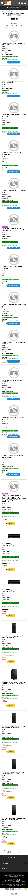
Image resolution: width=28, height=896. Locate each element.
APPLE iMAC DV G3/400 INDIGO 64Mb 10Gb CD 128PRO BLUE (13, 81)
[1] (4, 96)
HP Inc (3, 549)
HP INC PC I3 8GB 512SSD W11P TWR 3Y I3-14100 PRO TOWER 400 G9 (13, 726)
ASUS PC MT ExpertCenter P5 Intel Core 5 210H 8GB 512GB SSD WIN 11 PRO (14, 682)
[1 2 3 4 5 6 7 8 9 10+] (4, 285)
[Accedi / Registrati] (22, 3)
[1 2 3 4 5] (4, 171)
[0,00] (25, 3)
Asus (3, 505)
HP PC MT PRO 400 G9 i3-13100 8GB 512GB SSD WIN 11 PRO (12, 636)
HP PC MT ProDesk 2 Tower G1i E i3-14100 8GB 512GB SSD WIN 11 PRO (14, 818)
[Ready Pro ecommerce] (14, 893)
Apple (3, 86)
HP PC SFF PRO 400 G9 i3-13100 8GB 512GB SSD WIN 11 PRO (12, 590)
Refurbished (5, 48)
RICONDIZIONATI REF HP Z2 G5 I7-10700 (14, 190)
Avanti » (19, 15)
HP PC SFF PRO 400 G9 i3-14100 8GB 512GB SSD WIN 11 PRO (12, 544)
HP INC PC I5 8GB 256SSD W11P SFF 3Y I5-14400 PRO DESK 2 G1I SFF (13, 772)
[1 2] (4, 134)
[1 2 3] (4, 62)
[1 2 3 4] (4, 399)
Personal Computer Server (14, 7)
